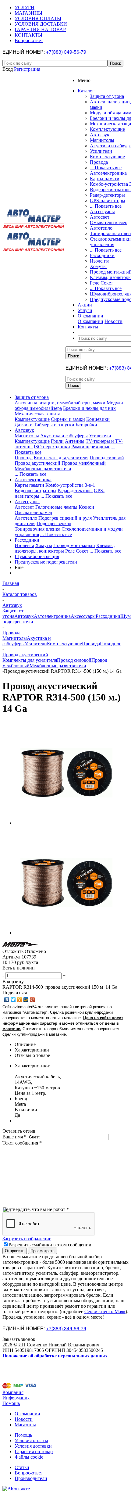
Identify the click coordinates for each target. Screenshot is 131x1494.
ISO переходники (52, 446)
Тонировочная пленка (37, 529)
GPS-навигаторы (107, 200)
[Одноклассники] (19, 1000)
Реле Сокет (101, 282)
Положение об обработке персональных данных (55, 1355)
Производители (31, 1478)
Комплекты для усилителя (61, 457)
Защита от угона (107, 96)
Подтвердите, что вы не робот (35, 1209)
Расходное (110, 643)
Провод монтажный (74, 545)
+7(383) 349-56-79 (66, 51)
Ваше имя (14, 1136)
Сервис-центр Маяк (105, 1311)
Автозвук (99, 134)
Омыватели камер (108, 222)
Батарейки (86, 424)
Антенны (74, 441)
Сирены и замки (68, 419)
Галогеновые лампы (56, 507)
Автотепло (101, 228)
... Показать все (106, 167)
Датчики (24, 424)
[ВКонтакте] (7, 1000)
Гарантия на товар (34, 1451)
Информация (16, 1397)
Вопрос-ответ (29, 1472)
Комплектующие (107, 129)
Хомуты (98, 266)
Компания (12, 1392)
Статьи (22, 1467)
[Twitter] (13, 1000)
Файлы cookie (29, 1457)
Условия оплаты (31, 1440)
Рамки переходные (90, 446)
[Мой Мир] (26, 1000)
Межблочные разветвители (43, 468)
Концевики (98, 419)
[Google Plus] (32, 1000)
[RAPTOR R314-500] (66, 823)
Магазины (25, 1424)
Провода (99, 162)
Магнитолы (102, 140)
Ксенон (86, 507)
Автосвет (99, 217)
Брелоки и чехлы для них (89, 408)
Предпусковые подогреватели (46, 561)
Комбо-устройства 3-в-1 (70, 485)
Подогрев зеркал (54, 523)
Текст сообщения (22, 1142)
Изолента (99, 260)
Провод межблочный (84, 463)
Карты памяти (104, 178)
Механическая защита (37, 413)
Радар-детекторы (107, 195)
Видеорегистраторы (35, 490)
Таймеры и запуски (54, 424)
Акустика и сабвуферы (64, 435)
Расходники (102, 255)
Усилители (101, 151)
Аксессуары (102, 211)
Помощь (11, 1403)
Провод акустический (37, 463)
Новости (113, 321)
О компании (90, 321)
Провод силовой (107, 457)
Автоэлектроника (108, 173)
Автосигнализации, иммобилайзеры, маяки (60, 402)
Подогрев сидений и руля (65, 518)
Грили (57, 441)
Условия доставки (33, 1446)
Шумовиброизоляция (37, 556)
